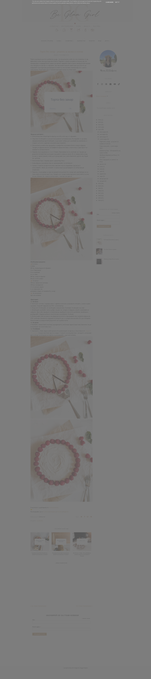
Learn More (109, 2)
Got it (117, 2)
